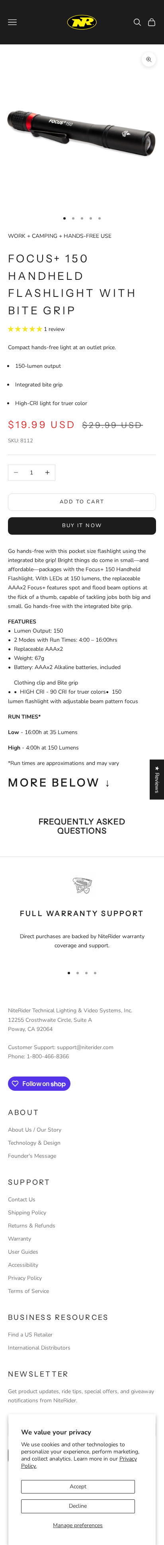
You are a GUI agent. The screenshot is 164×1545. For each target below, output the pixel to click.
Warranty (19, 1239)
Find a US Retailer (30, 1334)
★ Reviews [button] (157, 779)
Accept (78, 1486)
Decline (78, 1506)
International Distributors (39, 1348)
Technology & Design (34, 1143)
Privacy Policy (25, 1278)
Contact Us (21, 1199)
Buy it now (82, 525)
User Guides (23, 1252)
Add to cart (82, 501)
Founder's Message (32, 1156)
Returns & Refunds (31, 1225)
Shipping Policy (27, 1212)
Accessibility (23, 1265)
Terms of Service (28, 1291)
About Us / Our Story (34, 1130)
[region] (82, 916)
